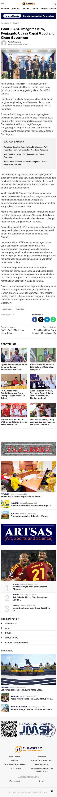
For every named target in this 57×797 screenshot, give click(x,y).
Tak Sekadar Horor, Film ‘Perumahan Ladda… (30, 598)
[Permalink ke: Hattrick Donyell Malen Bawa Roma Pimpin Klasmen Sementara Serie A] (28, 565)
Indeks (14, 760)
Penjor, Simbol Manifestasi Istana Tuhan (12, 330)
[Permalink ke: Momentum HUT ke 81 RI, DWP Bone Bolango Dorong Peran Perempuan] (14, 410)
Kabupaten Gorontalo (16, 642)
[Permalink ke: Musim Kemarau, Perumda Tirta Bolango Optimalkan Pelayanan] (43, 355)
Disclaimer (14, 756)
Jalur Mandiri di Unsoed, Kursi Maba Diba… (22, 689)
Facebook (16, 781)
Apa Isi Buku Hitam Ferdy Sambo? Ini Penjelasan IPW (44, 330)
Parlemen (5, 494)
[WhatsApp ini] (53, 319)
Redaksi (42, 756)
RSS (43, 781)
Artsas (16, 584)
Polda (8, 633)
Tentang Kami (42, 764)
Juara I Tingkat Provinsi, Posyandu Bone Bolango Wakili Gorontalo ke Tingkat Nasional (42, 394)
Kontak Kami (15, 768)
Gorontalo (20, 309)
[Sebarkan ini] (34, 319)
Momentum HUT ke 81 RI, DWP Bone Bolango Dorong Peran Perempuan (14, 422)
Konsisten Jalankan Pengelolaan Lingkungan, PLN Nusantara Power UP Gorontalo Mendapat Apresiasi (26, 148)
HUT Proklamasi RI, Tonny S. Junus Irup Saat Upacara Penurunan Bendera (42, 422)
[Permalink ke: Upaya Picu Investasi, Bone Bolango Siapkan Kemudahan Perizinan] (14, 355)
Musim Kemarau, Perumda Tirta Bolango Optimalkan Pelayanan (42, 367)
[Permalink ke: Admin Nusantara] (4, 42)
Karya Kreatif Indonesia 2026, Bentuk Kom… (32, 698)
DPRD (7, 628)
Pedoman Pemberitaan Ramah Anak (41, 770)
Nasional (5, 687)
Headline (14, 707)
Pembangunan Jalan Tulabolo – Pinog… (30, 516)
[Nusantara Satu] (28, 3)
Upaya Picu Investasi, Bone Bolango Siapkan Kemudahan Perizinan (14, 367)
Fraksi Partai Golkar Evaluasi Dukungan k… (32, 505)
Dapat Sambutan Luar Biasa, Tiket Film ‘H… (31, 609)
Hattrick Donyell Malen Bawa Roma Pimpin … (30, 587)
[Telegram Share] (47, 319)
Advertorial (7, 309)
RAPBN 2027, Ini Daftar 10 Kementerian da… (32, 709)
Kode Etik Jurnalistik (42, 760)
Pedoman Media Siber (15, 764)
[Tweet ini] (41, 319)
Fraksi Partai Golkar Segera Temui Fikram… (22, 496)
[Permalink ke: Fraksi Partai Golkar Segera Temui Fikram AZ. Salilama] (28, 476)
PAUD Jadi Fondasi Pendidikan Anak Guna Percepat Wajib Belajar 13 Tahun (13, 394)
